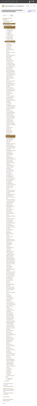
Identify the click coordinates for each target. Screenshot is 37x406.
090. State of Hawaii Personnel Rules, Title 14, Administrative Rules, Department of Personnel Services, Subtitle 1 (10, 91)
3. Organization (9, 31)
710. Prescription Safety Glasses (10, 293)
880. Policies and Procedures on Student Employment (10, 350)
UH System (30, 10)
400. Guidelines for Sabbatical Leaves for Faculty (10, 213)
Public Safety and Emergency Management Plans (8, 400)
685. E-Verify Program (10, 287)
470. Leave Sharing (9, 229)
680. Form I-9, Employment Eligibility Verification (10, 284)
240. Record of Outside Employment (10, 163)
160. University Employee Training (10, 125)
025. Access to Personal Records (10, 53)
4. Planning (9, 33)
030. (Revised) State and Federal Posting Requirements (10, 56)
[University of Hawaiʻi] (13, 6)
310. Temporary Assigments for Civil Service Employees (9, 175)
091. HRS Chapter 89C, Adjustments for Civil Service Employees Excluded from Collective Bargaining (10, 99)
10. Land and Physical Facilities (9, 376)
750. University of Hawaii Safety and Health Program (10, 306)
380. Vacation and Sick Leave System (10, 207)
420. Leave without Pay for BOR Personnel (10, 219)
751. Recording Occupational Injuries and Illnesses (10, 310)
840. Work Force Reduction (9, 342)
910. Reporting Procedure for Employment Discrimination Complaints (9, 371)
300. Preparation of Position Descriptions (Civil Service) (10, 171)
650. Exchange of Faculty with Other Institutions (10, 272)
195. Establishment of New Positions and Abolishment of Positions (10, 140)
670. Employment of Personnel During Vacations (9, 280)
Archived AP (6, 381)
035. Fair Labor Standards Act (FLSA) (10, 60)
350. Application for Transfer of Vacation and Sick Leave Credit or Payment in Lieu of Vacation (10, 186)
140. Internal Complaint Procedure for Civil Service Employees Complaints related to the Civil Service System (10, 120)
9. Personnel (8, 41)
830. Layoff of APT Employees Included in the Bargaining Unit (10, 339)
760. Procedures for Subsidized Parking (9, 313)
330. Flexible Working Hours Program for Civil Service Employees (10, 179)
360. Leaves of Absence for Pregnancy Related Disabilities (10, 191)
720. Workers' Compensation (9, 296)
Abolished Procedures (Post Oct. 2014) (9, 27)
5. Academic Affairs (10, 34)
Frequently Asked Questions (8, 386)
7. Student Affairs (10, 38)
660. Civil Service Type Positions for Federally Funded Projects (10, 276)
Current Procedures (8, 25)
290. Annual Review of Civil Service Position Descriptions (10, 167)
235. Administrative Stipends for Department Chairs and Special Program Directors (10, 159)
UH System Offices (6, 396)
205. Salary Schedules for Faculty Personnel (10, 144)
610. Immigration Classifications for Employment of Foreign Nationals (10, 268)
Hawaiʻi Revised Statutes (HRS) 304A (8, 391)
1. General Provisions (10, 29)
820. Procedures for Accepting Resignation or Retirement (10, 335)
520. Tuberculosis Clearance (9, 237)
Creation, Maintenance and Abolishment (8, 384)
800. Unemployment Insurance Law (9, 331)
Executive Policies (6, 22)
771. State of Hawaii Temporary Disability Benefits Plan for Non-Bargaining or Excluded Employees (10, 326)
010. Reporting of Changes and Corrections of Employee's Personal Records (10, 48)
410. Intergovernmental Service (10, 217)
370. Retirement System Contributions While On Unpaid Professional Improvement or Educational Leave (10, 202)
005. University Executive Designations (10, 43)
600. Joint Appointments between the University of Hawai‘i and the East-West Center (10, 263)
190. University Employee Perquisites (10, 136)
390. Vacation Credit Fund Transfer (9, 210)
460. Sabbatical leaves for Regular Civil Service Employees (10, 227)
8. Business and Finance (11, 40)
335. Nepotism (8, 181)
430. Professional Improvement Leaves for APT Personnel (10, 223)
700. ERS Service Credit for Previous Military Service (10, 290)
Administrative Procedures (7, 23)
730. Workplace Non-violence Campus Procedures (10, 299)
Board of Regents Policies (8, 21)
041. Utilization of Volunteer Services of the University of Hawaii (10, 63)
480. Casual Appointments (8, 232)
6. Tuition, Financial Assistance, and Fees (9, 37)
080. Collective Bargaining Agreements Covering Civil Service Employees (10, 84)
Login (4, 403)
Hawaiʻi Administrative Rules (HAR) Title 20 (8, 393)
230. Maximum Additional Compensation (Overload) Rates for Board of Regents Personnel (10, 153)
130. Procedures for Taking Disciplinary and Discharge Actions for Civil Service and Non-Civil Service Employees (10, 114)
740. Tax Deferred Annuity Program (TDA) (10, 302)
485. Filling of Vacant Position (10, 234)
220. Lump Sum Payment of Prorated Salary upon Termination (10, 148)
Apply (17, 1)
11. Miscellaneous (10, 378)
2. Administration (10, 30)
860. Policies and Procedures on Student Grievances (10, 346)
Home (3, 1)
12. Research (9, 379)
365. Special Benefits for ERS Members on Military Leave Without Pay (10, 196)
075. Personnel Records (10, 81)
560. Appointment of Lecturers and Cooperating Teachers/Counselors (10, 249)
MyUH (10, 1)
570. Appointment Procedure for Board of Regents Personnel (10, 254)
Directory (6, 1)
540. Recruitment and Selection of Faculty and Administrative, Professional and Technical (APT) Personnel (10, 243)
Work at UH (13, 1)
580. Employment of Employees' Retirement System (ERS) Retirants (10, 258)
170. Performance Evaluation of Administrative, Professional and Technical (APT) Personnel (9, 131)
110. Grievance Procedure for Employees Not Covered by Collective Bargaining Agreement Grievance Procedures (10, 106)
